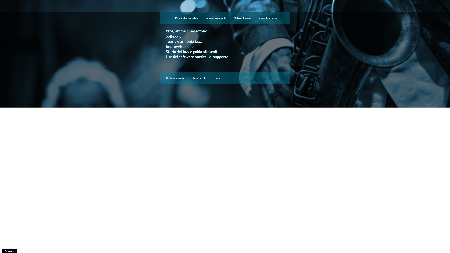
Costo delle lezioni (268, 18)
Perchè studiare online (186, 18)
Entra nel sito (199, 78)
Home (217, 78)
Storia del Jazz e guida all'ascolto (192, 51)
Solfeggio (174, 36)
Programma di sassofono (186, 31)
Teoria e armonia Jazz (184, 41)
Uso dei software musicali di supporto (197, 57)
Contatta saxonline (175, 78)
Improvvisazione (180, 46)
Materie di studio (242, 18)
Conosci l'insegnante (216, 18)
